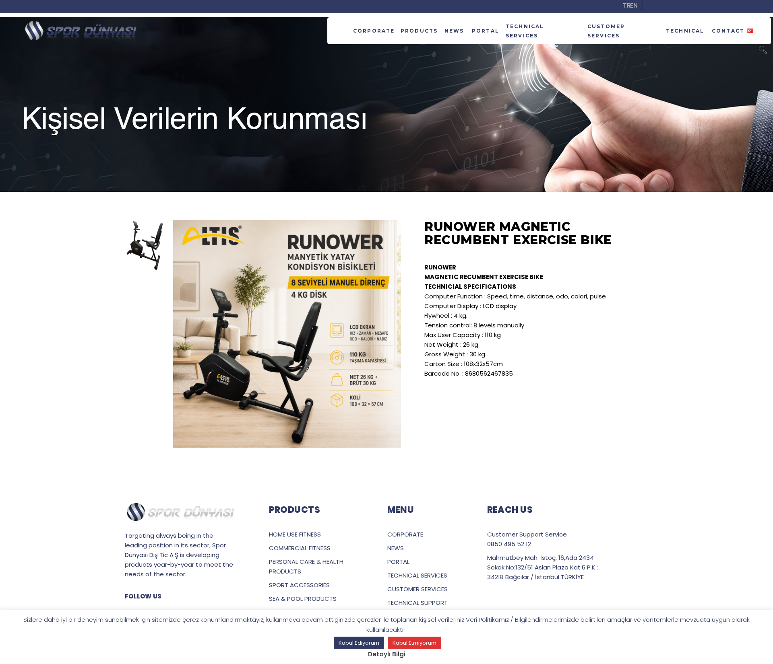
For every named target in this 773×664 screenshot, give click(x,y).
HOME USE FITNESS (295, 534)
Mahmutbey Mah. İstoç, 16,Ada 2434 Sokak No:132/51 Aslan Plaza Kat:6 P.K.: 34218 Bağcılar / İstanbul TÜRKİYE (542, 567)
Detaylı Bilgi (386, 654)
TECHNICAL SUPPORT (417, 602)
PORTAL (398, 561)
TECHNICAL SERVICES (417, 575)
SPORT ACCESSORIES (299, 585)
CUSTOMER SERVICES (417, 589)
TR (627, 5)
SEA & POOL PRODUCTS (303, 598)
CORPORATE (405, 534)
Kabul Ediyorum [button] (359, 643)
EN (634, 5)
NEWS (395, 548)
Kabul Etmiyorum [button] (414, 643)
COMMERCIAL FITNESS (300, 548)
